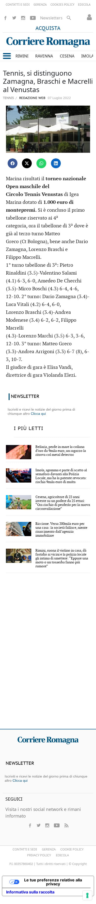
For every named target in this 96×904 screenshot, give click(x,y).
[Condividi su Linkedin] (56, 163)
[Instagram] (23, 17)
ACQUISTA (48, 28)
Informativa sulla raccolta (30, 892)
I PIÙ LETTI (28, 428)
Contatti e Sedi (25, 849)
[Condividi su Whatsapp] (41, 163)
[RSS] (66, 825)
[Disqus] (48, 654)
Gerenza (49, 849)
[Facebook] (5, 17)
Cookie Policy (71, 849)
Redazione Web (31, 98)
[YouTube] (33, 17)
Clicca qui (38, 414)
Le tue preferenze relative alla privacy (53, 881)
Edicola (62, 855)
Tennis (8, 98)
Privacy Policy (39, 855)
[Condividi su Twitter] (27, 163)
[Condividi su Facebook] (13, 163)
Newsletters (51, 18)
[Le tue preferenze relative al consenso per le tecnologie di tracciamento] (87, 895)
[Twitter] (14, 17)
